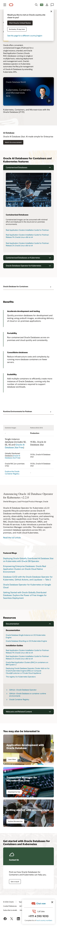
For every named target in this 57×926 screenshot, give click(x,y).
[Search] (36, 4)
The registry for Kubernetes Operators (21, 677)
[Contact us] (52, 4)
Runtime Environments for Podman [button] (17, 411)
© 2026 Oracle (8, 902)
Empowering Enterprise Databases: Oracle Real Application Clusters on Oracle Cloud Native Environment (24, 569)
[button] (4, 4)
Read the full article (12, 537)
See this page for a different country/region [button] (24, 35)
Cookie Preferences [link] (10, 906)
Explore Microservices (15, 821)
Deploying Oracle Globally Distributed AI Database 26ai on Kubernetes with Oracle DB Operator (28, 559)
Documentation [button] (12, 624)
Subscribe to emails (10, 910)
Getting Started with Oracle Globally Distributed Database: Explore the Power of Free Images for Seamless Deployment (25, 595)
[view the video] (28, 91)
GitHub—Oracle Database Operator (23, 690)
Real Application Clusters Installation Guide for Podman (27, 230)
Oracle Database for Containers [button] (15, 286)
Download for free (14, 792)
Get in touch (15, 882)
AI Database (8, 132)
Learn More (12, 759)
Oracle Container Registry (19, 699)
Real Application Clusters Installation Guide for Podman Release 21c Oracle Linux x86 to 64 (27, 244)
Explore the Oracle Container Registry (12, 472)
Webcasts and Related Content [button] (19, 711)
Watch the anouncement (13, 142)
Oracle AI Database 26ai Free (15, 446)
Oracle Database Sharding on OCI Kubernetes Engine (26, 641)
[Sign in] (47, 4)
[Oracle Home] (11, 5)
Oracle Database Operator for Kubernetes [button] (23, 265)
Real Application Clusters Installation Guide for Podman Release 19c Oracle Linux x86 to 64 (27, 236)
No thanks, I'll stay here (17, 29)
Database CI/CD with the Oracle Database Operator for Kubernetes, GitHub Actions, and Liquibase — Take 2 (28, 578)
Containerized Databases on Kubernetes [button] (23, 258)
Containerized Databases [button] (16, 167)
